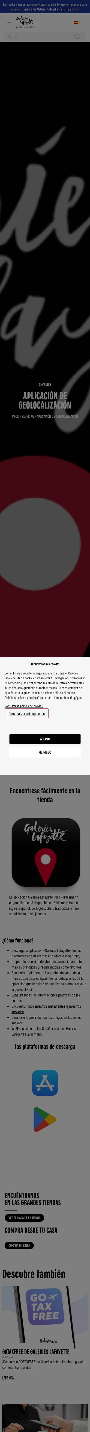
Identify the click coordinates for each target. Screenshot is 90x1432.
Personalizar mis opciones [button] (27, 713)
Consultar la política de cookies (24, 706)
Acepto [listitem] (45, 739)
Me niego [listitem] (45, 752)
